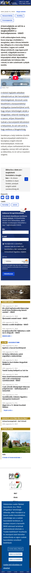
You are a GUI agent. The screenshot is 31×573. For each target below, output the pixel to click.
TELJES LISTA (7, 410)
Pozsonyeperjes (7, 20)
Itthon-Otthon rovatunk (11, 457)
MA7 (15, 493)
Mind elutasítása (15, 554)
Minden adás (6, 336)
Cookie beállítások (15, 549)
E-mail (4, 236)
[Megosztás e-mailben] (2, 197)
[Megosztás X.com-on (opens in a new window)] (17, 197)
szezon (15, 205)
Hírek (16, 497)
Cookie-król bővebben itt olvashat (12, 566)
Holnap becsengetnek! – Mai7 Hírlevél (14, 421)
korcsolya (5, 205)
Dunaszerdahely (7, 16)
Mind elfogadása (16, 559)
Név (3, 229)
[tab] (4, 342)
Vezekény (20, 16)
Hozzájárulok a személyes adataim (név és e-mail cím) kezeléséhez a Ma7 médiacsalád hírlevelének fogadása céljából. (15, 248)
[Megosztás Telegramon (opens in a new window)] (12, 197)
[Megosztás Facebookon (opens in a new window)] (7, 197)
